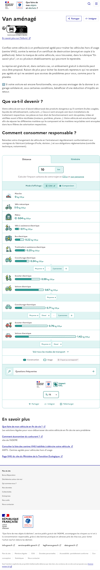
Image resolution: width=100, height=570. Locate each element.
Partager (75, 18)
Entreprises (6, 496)
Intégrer (92, 18)
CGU (33, 553)
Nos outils (6, 500)
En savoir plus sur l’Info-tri (15, 38)
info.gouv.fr (7, 545)
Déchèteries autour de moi (12, 479)
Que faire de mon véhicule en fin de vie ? (22, 426)
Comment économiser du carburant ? (21, 436)
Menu (96, 3)
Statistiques (19, 558)
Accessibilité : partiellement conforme (74, 553)
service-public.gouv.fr (27, 545)
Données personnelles (47, 553)
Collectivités (6, 492)
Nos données (7, 487)
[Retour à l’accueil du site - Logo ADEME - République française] (28, 521)
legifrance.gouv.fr (51, 545)
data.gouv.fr (69, 545)
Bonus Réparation (8, 475)
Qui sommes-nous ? (9, 483)
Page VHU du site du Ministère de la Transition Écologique (31, 456)
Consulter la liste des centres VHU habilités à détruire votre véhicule (36, 446)
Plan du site (6, 553)
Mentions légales (21, 553)
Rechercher (89, 3)
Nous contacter (8, 504)
